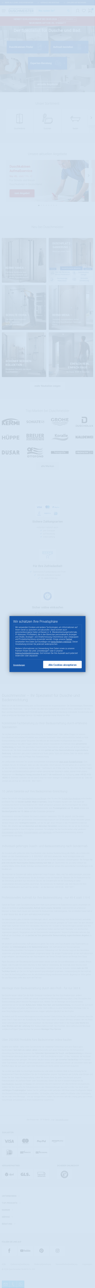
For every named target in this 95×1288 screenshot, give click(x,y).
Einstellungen (19, 665)
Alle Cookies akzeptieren (62, 664)
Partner (69, 639)
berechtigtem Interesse (61, 641)
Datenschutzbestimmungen (27, 653)
